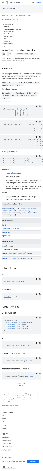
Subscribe (33, 461)
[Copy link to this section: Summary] (14, 69)
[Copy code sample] (39, 106)
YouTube (4, 428)
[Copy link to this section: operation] (13, 290)
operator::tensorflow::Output (14, 258)
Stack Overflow (6, 443)
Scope (14, 173)
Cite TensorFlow (7, 450)
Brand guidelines (7, 447)
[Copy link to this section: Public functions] (21, 307)
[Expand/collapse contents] (12, 24)
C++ (29, 15)
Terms (4, 457)
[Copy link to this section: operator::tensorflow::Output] (31, 369)
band (4, 225)
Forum (4, 419)
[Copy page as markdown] (10, 54)
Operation (6, 236)
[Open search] (33, 2)
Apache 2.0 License (18, 398)
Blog (3, 415)
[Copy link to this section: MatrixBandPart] (18, 313)
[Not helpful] (16, 19)
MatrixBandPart (8, 209)
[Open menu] (3, 2)
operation (6, 232)
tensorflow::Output (11, 229)
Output (8, 197)
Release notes (6, 440)
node (4, 246)
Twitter (4, 425)
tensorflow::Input (17, 211)
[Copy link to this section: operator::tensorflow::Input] (29, 353)
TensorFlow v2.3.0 (10, 8)
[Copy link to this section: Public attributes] (21, 268)
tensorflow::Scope (28, 209)
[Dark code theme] (36, 106)
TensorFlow (5, 15)
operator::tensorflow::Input (13, 253)
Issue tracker (6, 437)
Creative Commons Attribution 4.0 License (16, 396)
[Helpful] (13, 19)
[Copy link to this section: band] (8, 274)
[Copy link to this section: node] (8, 338)
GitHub (4, 422)
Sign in (38, 2)
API (12, 15)
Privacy (10, 457)
